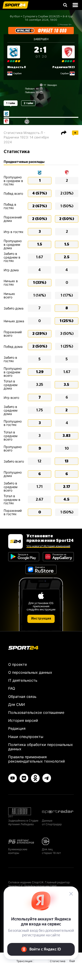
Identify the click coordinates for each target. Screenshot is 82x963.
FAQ (11, 688)
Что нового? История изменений (48, 546)
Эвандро (52, 85)
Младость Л (16, 67)
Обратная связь (22, 696)
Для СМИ (16, 704)
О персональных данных (30, 672)
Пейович (30, 88)
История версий (23, 720)
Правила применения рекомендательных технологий (36, 759)
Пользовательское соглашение (36, 712)
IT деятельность (22, 680)
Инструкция (41, 618)
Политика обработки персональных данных (40, 746)
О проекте (17, 664)
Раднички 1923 (63, 67)
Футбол (15, 16)
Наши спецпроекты (25, 736)
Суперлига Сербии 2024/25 (41, 16)
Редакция (17, 728)
